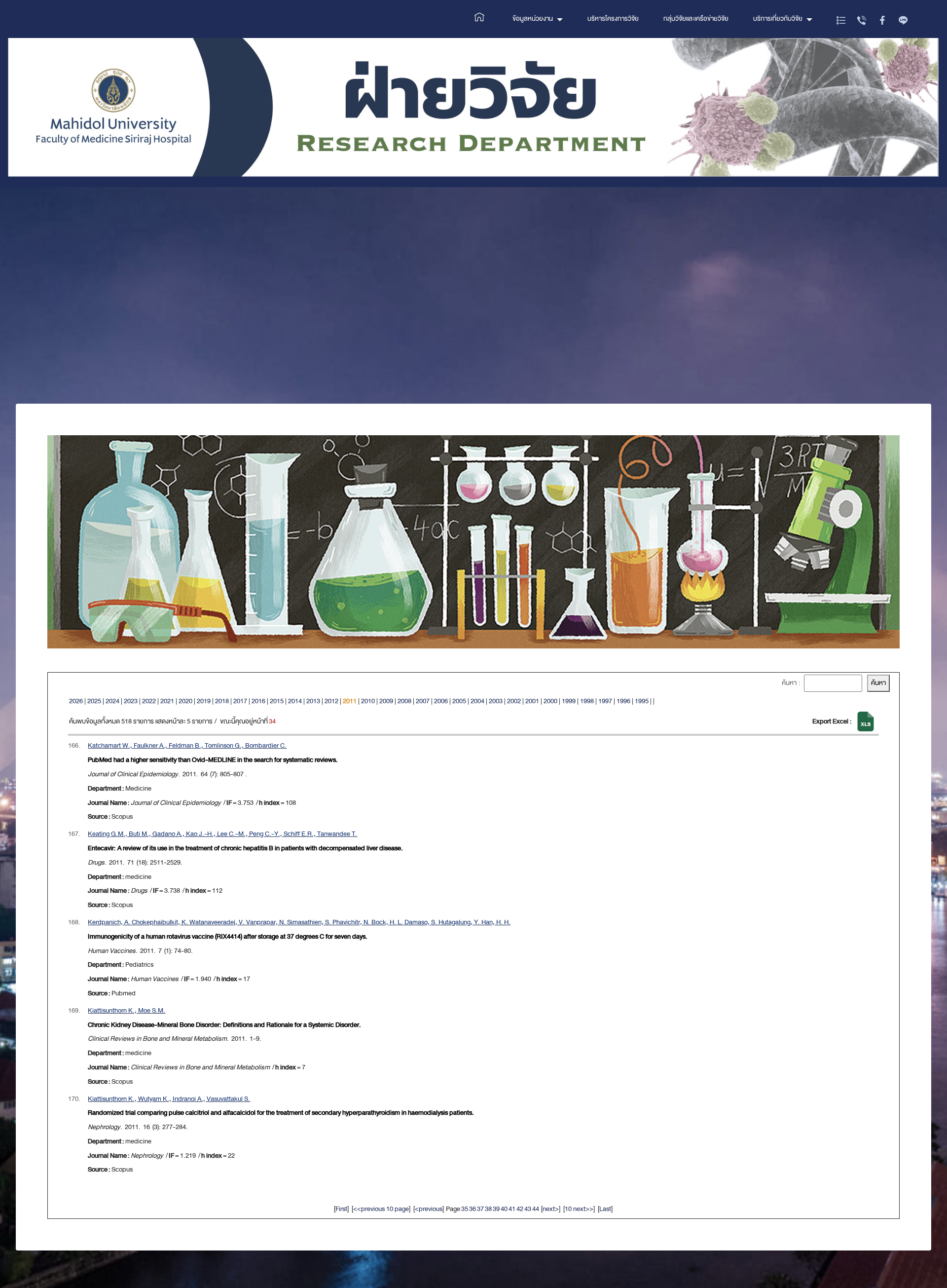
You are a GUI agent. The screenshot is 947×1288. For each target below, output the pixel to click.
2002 (514, 701)
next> (551, 1208)
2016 (258, 701)
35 (464, 1208)
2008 (404, 701)
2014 (295, 701)
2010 (368, 701)
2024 (112, 701)
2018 (222, 701)
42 (519, 1208)
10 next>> (579, 1208)
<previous (428, 1208)
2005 (459, 701)
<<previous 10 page (381, 1208)
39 (496, 1208)
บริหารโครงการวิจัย (613, 18)
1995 (642, 701)
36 (472, 1208)
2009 (386, 701)
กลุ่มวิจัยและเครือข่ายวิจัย (695, 18)
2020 (185, 701)
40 (504, 1208)
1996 (623, 701)
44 (535, 1208)
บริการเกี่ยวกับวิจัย (777, 18)
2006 (441, 701)
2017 (240, 701)
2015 (277, 701)
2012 (331, 701)
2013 (313, 701)
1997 (605, 701)
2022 (149, 701)
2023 (131, 701)
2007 (423, 701)
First (341, 1208)
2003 (496, 701)
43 (527, 1208)
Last (605, 1208)
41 (512, 1208)
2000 (550, 701)
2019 (204, 701)
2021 (167, 701)
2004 (477, 701)
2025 (94, 701)
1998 (587, 701)
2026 (76, 701)
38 (488, 1208)
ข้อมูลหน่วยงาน (532, 18)
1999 (569, 701)
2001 (532, 701)
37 (480, 1208)
